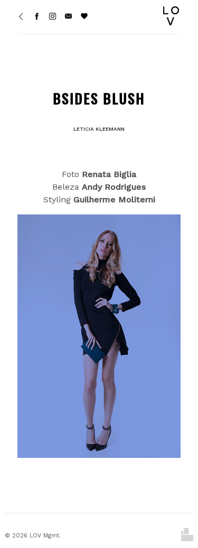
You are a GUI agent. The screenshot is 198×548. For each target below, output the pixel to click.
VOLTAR (166, 295)
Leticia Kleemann (99, 129)
